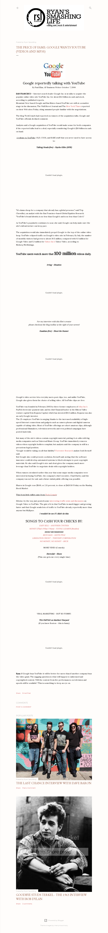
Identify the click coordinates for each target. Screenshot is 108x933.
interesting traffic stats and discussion (67, 501)
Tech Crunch (51, 495)
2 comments (27, 904)
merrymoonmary (61, 925)
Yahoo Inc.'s (50, 241)
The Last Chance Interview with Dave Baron (53, 783)
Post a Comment (23, 707)
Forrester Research (64, 451)
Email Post (26, 693)
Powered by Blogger (56, 920)
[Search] (90, 7)
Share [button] (18, 693)
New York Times (73, 106)
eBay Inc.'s (83, 406)
